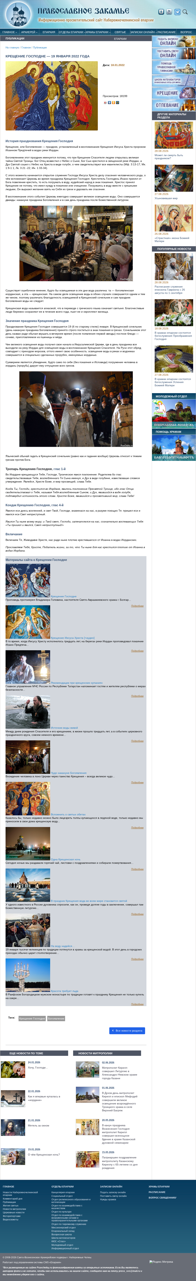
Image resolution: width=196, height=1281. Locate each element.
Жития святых (10, 1205)
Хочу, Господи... (38, 1067)
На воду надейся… (62, 946)
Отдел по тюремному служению (68, 1224)
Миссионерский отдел (63, 1227)
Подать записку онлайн (113, 1192)
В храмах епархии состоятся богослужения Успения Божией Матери (173, 382)
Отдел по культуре (61, 1211)
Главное (8, 32)
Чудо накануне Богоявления (68, 772)
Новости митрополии (14, 1209)
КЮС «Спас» (58, 1241)
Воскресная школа (61, 1234)
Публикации (40, 47)
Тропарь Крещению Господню (29, 469)
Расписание (167, 32)
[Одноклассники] (114, 101)
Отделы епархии (71, 32)
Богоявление (56, 1018)
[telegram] (178, 12)
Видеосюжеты (10, 1219)
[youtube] (170, 12)
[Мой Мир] (118, 101)
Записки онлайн (142, 32)
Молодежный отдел (62, 1245)
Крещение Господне (63, 596)
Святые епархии (120, 33)
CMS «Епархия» (52, 1262)
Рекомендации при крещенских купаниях (76, 682)
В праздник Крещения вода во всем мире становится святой (88, 900)
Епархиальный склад (62, 1231)
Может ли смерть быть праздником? (169, 157)
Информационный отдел (65, 1248)
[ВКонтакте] (110, 101)
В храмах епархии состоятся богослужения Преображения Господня (173, 336)
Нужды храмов (108, 1199)
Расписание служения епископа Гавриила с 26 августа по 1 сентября (170, 290)
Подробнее (137, 606)
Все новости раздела (128, 1030)
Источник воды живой (64, 727)
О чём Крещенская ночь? (44, 1154)
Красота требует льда (64, 991)
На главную (12, 47)
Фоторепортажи (11, 1216)
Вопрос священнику (186, 33)
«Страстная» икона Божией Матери (172, 239)
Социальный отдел (62, 1196)
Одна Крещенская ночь (65, 859)
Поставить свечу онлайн (113, 1196)
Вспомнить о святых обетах (68, 814)
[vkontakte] (161, 12)
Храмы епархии (97, 32)
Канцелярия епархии (63, 1192)
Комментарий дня (12, 1198)
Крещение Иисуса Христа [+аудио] (72, 637)
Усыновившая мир (166, 198)
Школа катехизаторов (63, 1238)
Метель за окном (38, 1125)
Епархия (49, 32)
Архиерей (28, 32)
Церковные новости (13, 1212)
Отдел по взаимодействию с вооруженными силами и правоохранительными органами (69, 1218)
